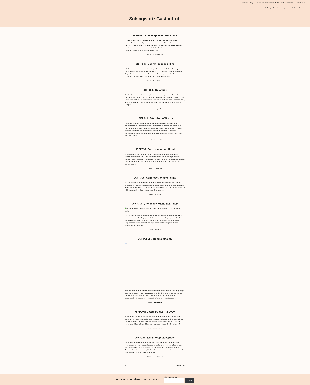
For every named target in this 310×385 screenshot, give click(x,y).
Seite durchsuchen (170, 377)
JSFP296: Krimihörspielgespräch (155, 337)
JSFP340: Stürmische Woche (155, 118)
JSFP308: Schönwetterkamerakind (155, 177)
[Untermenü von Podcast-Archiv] (306, 2)
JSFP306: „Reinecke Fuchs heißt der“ (155, 203)
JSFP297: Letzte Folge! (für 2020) (155, 311)
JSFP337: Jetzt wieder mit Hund (155, 149)
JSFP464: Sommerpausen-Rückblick (155, 35)
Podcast (149, 54)
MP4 (149, 379)
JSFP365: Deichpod (155, 90)
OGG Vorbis (156, 379)
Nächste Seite (180, 365)
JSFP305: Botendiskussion (155, 238)
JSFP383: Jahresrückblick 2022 (155, 64)
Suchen (189, 380)
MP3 (145, 379)
